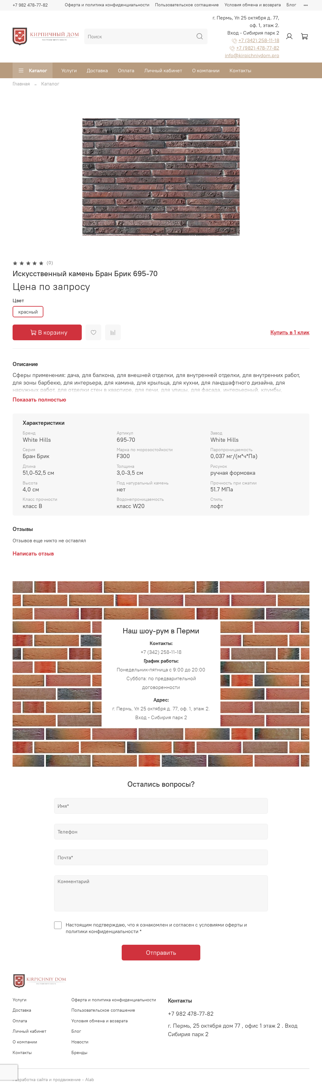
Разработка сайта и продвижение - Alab (53, 1079)
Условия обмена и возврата (253, 5)
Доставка (97, 70)
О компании (205, 70)
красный (28, 312)
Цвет (18, 300)
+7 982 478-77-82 (30, 5)
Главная (21, 83)
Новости (79, 1042)
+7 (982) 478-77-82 (257, 48)
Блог (291, 5)
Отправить (161, 952)
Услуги (69, 70)
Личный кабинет (163, 70)
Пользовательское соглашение (187, 5)
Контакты (240, 70)
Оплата (126, 70)
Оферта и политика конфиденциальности (107, 5)
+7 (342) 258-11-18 (258, 40)
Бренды (79, 1052)
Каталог (38, 70)
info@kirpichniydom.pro (252, 55)
